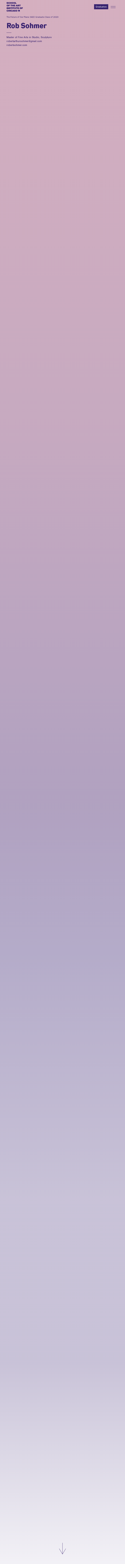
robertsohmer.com (17, 45)
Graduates (101, 6)
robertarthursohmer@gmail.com (24, 41)
